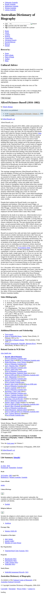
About (7, 33)
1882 (10, 475)
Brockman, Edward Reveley (14, 399)
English (7, 504)
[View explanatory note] (2, 493)
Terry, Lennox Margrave (13, 413)
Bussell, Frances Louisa (12, 380)
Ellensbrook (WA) (11, 560)
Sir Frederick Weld (24, 248)
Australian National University (11, 582)
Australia (24, 477)
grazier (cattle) (9, 541)
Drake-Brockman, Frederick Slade (16, 373)
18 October (4, 475)
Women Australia (10, 8)
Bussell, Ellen (9, 360)
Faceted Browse (10, 42)
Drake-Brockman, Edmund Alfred (16, 410)
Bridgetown (4, 477)
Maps (6, 61)
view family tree (6, 353)
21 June (3, 466)
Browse (7, 44)
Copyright (4, 589)
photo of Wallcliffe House (13, 336)
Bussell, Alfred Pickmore (13, 357)
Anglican (8, 523)
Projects (7, 36)
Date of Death (9, 57)
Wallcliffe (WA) (10, 564)
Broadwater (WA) (10, 559)
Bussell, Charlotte (10, 388)
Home (7, 31)
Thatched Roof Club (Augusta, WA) (16, 551)
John (39, 133)
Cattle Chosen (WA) (11, 562)
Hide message (6, 98)
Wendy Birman (8, 107)
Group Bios (8, 38)
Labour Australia (10, 10)
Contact (7, 34)
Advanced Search (10, 40)
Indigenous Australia (11, 6)
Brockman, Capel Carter (13, 391)
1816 (8, 466)
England (19, 467)
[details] (17, 457)
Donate (7, 45)
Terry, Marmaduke (11, 377)
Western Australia (15, 477)
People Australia (10, 4)
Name (7, 53)
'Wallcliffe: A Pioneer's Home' (14, 340)
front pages (10, 443)
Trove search (9, 334)
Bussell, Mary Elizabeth (12, 406)
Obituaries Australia (11, 2)
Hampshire (12, 467)
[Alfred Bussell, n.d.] (8, 119)
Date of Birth (9, 55)
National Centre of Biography (23, 580)
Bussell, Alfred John (11, 369)
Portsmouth (4, 467)
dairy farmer (9, 539)
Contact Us (31, 589)
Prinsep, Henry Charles (12, 402)
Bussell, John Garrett (11, 384)
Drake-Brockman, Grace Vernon (15, 362)
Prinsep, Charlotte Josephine (14, 395)
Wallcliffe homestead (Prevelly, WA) (16, 572)
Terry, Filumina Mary (12, 366)
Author (7, 59)
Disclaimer (12, 589)
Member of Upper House (13, 543)
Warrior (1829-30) (11, 531)
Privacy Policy (21, 589)
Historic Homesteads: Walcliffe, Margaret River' (20, 343)
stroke (3, 485)
